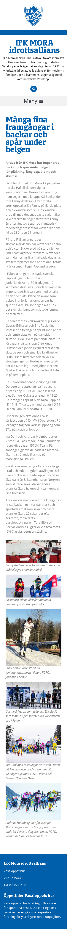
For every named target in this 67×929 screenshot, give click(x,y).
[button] (33, 101)
